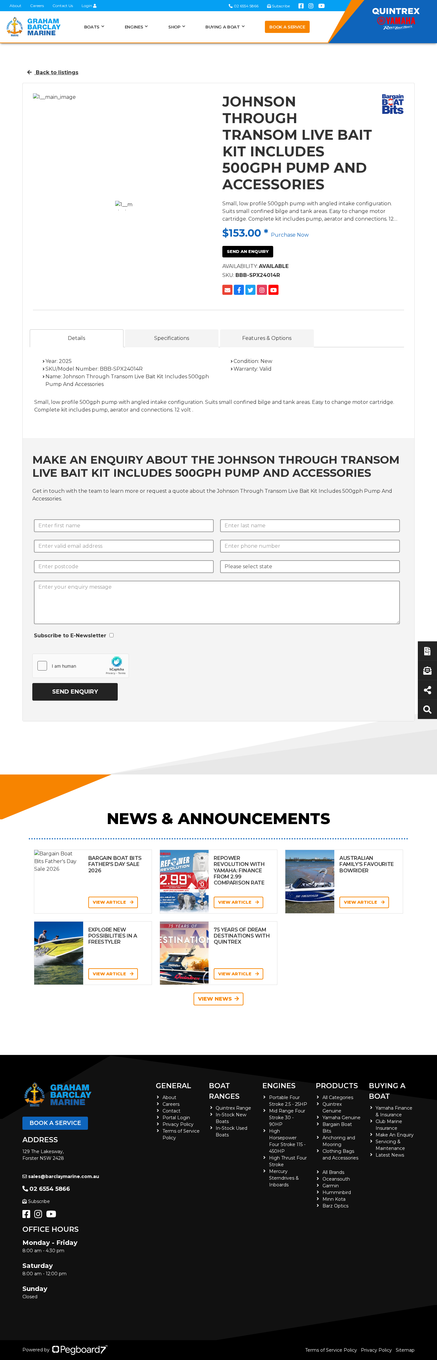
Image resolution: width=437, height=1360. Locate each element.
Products (337, 1085)
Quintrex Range (233, 1108)
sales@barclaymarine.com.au (63, 1176)
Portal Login (176, 1117)
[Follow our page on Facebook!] (27, 1216)
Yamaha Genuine (341, 1117)
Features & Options (266, 338)
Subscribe (39, 1201)
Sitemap (405, 1350)
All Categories (337, 1097)
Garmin (330, 1186)
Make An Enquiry (395, 1135)
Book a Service (287, 26)
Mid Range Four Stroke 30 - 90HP (287, 1117)
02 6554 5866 (49, 1188)
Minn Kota (334, 1199)
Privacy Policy (178, 1124)
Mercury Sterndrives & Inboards (284, 1178)
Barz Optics (335, 1206)
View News (215, 999)
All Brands (333, 1172)
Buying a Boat (387, 1091)
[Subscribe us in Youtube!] (52, 1216)
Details (76, 338)
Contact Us (62, 5)
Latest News (390, 1155)
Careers (37, 5)
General (173, 1085)
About (15, 5)
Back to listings (56, 72)
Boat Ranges (224, 1091)
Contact (171, 1111)
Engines (279, 1085)
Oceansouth (336, 1179)
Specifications (171, 338)
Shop (174, 26)
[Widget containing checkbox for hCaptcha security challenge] (80, 666)
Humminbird (336, 1192)
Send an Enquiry (248, 251)
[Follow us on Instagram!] (39, 1216)
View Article (110, 902)
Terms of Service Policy (331, 1350)
